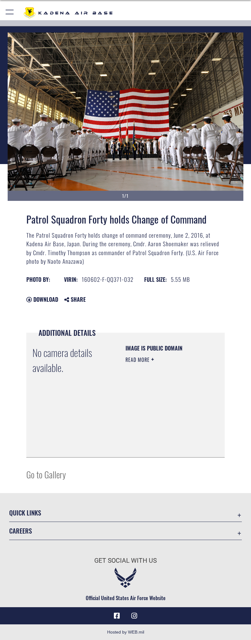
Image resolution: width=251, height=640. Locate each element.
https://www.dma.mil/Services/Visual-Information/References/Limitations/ (163, 437)
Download (45, 299)
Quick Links (25, 512)
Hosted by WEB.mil (125, 632)
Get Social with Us (125, 560)
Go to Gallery (46, 474)
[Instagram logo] (134, 615)
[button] (10, 13)
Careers (20, 530)
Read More (138, 359)
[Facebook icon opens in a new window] (117, 615)
